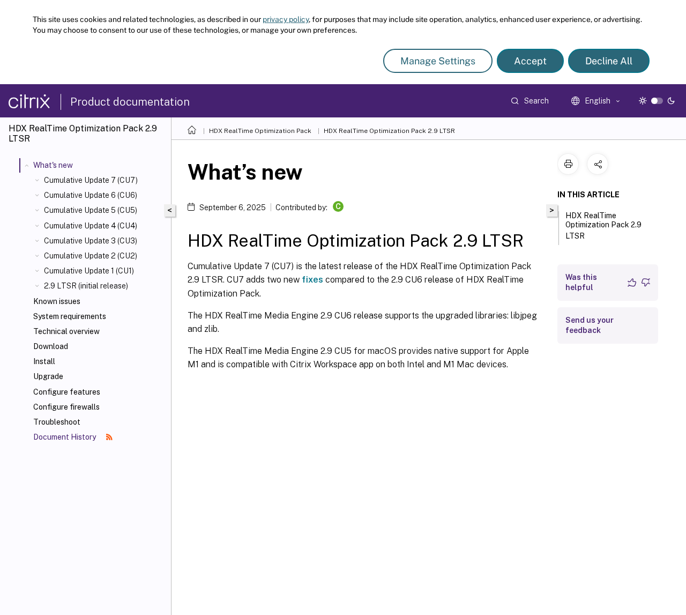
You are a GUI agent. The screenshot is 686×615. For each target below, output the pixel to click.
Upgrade (48, 376)
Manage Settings (437, 60)
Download (50, 346)
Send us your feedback (589, 325)
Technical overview (66, 331)
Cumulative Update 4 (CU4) (90, 225)
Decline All (608, 60)
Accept (530, 60)
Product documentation (130, 101)
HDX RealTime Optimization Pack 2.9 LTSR (389, 131)
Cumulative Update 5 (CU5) (90, 210)
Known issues (56, 301)
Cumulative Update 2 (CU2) (90, 255)
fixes (312, 280)
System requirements (69, 316)
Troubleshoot (56, 422)
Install (44, 361)
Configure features (66, 392)
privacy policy (286, 19)
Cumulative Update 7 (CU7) (91, 180)
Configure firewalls (66, 407)
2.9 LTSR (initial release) (86, 285)
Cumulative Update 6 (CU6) (90, 195)
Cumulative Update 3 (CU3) (90, 240)
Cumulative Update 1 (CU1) (89, 270)
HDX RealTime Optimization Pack (260, 131)
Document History (65, 437)
